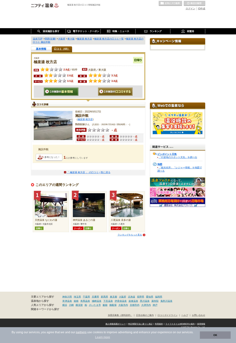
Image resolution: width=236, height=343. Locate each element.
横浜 (64, 305)
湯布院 (155, 301)
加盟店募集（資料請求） (120, 315)
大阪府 (122, 296)
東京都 (113, 296)
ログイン (190, 8)
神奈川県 (67, 296)
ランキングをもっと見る (130, 235)
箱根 (76, 301)
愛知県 (149, 296)
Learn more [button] (102, 337)
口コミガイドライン (168, 315)
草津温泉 (67, 301)
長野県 (140, 296)
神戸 (155, 305)
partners (81, 332)
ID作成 (201, 8)
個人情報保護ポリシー (115, 324)
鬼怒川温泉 (166, 301)
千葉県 (86, 296)
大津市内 (146, 305)
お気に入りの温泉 (170, 3)
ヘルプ (184, 315)
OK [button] (215, 335)
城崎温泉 (96, 301)
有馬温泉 (85, 301)
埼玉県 (77, 296)
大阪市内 (123, 305)
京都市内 (134, 305)
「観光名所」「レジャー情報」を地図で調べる (179, 169)
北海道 (131, 296)
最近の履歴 (194, 3)
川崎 (71, 305)
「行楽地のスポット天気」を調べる (178, 157)
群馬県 (104, 296)
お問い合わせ (198, 315)
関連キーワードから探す (45, 309)
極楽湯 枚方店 (85, 119)
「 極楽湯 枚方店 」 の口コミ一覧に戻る (88, 172)
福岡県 (158, 296)
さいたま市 (95, 305)
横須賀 (79, 305)
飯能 (105, 305)
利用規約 (159, 324)
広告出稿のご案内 (145, 315)
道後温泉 (133, 301)
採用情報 (201, 324)
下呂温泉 (108, 301)
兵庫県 (95, 296)
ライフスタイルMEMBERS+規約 (180, 324)
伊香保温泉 (121, 301)
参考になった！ (52, 157)
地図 (159, 164)
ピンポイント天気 (167, 154)
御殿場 (113, 305)
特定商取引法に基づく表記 (140, 324)
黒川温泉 (145, 301)
